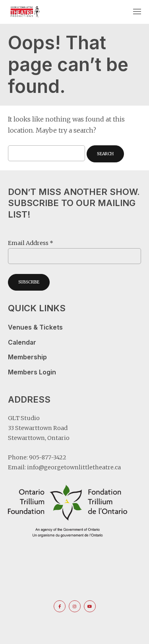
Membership (27, 357)
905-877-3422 (47, 457)
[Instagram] (74, 606)
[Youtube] (89, 606)
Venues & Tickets (35, 327)
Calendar (22, 342)
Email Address (30, 243)
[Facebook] (59, 606)
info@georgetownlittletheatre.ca (74, 467)
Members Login (32, 372)
